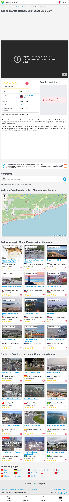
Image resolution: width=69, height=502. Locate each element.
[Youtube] (67, 493)
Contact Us (4, 489)
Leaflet (55, 235)
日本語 (46, 470)
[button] (34, 215)
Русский (46, 473)
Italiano (59, 470)
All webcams (34, 489)
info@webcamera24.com (61, 489)
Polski (5, 473)
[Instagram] (61, 493)
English (64, 2)
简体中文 (6, 476)
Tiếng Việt (33, 476)
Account (25, 500)
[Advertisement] (34, 26)
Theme (8, 500)
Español (6, 470)
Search (43, 500)
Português (20, 473)
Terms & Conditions (23, 489)
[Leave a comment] (64, 179)
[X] (64, 493)
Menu (60, 500)
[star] (4, 83)
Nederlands (34, 473)
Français (33, 470)
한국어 (19, 476)
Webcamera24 (11, 2)
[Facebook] (58, 493)
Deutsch (19, 470)
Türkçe (59, 473)
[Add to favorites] (27, 83)
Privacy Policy (13, 489)
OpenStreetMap (63, 235)
